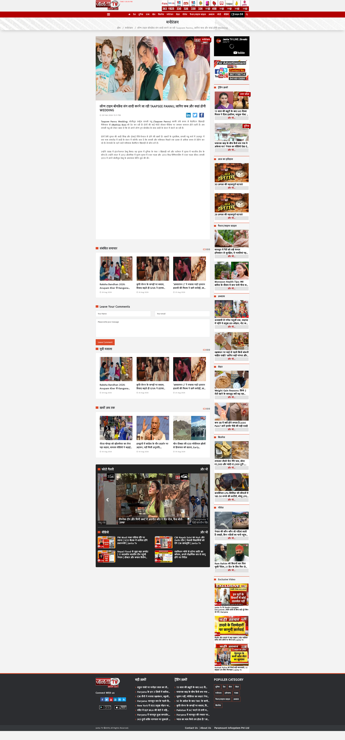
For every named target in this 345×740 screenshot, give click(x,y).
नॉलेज (184, 14)
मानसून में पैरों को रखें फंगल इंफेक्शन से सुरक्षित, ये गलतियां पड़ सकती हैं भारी (230, 251)
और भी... (231, 118)
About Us (205, 728)
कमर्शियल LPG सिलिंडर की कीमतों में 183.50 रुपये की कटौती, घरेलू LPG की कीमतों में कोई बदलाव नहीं (231, 495)
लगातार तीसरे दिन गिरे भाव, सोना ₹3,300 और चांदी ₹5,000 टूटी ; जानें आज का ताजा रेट (230, 463)
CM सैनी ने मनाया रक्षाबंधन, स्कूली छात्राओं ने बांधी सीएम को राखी (154, 696)
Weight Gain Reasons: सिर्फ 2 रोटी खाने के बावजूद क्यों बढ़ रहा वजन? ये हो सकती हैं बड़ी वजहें (230, 392)
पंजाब (236, 693)
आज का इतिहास (225, 159)
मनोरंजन (170, 14)
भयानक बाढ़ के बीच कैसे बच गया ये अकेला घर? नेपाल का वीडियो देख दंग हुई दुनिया (232, 145)
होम (119, 28)
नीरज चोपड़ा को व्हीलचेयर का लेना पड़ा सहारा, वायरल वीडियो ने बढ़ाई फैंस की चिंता (115, 445)
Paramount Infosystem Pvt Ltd (231, 728)
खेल (153, 14)
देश (134, 14)
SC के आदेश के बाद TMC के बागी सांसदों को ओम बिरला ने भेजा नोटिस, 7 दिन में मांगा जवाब (193, 701)
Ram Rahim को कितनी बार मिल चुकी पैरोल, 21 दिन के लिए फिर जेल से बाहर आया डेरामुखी (231, 565)
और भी (204, 469)
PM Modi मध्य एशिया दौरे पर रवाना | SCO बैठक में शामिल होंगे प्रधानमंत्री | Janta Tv (132, 540)
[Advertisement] (153, 594)
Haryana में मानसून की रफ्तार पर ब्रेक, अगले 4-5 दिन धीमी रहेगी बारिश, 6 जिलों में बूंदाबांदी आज (193, 714)
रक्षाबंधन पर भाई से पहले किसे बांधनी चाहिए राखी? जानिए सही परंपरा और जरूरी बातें (232, 354)
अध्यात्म (212, 14)
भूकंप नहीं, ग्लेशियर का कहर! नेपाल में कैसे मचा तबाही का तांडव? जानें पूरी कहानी (193, 696)
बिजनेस (161, 14)
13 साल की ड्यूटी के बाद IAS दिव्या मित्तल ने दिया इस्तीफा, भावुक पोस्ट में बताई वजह (231, 113)
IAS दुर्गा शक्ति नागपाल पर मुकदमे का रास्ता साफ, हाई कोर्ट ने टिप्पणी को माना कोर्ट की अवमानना (154, 719)
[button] (107, 499)
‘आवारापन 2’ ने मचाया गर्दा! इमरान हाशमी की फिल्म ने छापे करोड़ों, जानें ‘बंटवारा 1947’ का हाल (189, 286)
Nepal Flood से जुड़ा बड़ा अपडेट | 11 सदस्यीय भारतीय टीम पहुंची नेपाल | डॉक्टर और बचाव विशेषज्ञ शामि (132, 554)
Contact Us (191, 728)
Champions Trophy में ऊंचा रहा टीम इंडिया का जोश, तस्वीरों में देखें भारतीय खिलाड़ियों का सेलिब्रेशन (151, 521)
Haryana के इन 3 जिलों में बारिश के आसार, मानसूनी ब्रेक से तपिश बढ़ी (154, 692)
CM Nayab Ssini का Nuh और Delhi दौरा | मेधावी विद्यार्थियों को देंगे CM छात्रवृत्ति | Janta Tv (190, 540)
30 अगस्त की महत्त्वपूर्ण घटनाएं (229, 184)
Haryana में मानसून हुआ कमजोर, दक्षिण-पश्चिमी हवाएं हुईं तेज (154, 714)
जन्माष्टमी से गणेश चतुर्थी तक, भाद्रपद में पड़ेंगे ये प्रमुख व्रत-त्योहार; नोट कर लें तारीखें (231, 322)
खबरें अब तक (107, 408)
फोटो (219, 14)
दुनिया (141, 14)
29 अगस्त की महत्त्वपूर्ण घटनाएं (229, 214)
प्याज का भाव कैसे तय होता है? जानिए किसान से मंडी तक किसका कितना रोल (193, 719)
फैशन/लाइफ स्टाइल (198, 14)
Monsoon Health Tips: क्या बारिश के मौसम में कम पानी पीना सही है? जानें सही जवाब (232, 283)
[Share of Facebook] (201, 115)
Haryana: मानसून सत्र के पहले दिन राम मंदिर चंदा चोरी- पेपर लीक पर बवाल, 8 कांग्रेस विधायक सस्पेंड (154, 701)
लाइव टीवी (239, 14)
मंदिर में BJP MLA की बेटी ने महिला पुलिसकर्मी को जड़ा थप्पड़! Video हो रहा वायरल (154, 710)
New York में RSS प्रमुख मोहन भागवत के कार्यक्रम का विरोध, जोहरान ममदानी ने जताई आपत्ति (154, 705)
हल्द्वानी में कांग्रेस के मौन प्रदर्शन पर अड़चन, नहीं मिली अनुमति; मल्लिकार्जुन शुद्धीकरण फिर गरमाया (153, 445)
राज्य (148, 14)
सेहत (178, 14)
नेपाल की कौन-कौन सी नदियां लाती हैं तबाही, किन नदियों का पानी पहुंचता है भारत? (231, 533)
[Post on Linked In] (188, 115)
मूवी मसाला (106, 349)
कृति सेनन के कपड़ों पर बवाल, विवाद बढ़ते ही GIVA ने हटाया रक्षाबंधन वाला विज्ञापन (150, 286)
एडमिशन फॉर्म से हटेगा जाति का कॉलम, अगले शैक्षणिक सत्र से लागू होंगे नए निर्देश (190, 554)
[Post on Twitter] (195, 115)
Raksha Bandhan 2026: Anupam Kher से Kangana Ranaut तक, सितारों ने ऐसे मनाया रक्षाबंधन (115, 286)
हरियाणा (228, 693)
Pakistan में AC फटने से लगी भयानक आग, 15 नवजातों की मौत (193, 710)
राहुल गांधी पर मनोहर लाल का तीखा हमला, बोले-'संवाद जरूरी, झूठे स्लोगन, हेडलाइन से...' (154, 687)
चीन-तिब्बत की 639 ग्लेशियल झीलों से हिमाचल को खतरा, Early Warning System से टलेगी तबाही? (189, 445)
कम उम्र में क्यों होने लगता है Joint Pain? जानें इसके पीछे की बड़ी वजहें (231, 424)
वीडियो (226, 14)
